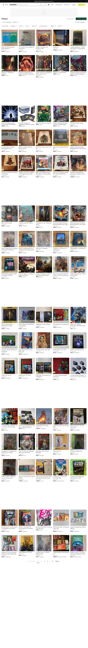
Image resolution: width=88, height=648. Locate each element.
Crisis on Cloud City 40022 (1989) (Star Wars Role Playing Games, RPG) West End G (43, 477)
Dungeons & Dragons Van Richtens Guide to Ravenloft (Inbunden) (78, 73)
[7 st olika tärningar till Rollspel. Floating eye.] (61, 366)
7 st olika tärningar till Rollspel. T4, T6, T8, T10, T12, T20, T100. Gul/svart (9, 426)
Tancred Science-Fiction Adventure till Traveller (7, 325)
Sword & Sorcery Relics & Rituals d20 (60, 147)
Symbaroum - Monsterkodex (59, 72)
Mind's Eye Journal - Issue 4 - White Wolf (42, 452)
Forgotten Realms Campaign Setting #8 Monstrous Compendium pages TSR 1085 (8, 147)
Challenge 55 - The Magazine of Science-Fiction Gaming (9, 452)
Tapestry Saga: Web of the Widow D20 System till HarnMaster (9, 249)
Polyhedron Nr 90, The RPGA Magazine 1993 (42, 553)
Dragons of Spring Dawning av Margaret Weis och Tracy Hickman (78, 147)
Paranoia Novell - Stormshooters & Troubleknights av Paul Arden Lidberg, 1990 (9, 527)
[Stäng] (87, 1)
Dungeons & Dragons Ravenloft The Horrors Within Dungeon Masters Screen (60, 123)
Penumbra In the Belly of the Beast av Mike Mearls (10, 173)
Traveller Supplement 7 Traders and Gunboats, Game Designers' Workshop (77, 48)
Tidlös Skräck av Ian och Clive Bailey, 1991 (25, 350)
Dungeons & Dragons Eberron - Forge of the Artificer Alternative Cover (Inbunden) (26, 73)
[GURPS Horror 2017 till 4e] (27, 366)
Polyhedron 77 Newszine (41, 248)
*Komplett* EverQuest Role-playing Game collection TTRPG (77, 173)
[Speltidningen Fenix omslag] (44, 416)
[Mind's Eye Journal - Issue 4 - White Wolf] (44, 442)
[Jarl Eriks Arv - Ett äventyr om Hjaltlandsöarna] (61, 239)
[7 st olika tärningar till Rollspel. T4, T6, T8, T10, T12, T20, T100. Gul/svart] (10, 416)
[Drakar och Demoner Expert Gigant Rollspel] (27, 467)
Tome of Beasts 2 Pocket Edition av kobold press (26, 325)
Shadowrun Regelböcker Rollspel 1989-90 (77, 527)
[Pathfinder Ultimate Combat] (78, 114)
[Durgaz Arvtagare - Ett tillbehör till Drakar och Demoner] (27, 264)
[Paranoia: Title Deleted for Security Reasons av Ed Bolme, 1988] (27, 518)
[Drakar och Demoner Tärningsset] (44, 114)
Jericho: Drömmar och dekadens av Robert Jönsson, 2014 (44, 73)
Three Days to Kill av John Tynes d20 (43, 147)
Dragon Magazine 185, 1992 (25, 552)
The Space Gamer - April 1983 (43, 349)
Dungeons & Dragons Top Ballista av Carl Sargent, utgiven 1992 (26, 173)
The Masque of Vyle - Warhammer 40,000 (43, 223)
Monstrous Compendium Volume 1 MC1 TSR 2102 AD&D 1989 (61, 173)
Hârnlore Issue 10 (57, 451)
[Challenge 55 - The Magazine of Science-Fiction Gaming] (10, 442)
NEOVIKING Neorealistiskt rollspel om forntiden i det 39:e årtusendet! (9, 274)
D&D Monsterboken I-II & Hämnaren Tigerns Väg (61, 527)
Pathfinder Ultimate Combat (76, 123)
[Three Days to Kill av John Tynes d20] (44, 138)
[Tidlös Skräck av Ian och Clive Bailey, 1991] (27, 340)
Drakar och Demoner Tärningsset (43, 123)
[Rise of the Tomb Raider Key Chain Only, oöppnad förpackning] (27, 416)
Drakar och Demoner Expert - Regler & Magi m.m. (8, 48)
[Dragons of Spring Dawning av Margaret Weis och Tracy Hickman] (78, 138)
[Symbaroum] (61, 38)
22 (52, 561)
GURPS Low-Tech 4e (6, 375)
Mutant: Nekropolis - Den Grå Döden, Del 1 (77, 426)
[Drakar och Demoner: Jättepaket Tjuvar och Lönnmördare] (27, 442)
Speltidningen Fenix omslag (42, 425)
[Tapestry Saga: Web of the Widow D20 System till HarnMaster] (10, 239)
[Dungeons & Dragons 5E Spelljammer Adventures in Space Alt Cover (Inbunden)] (27, 114)
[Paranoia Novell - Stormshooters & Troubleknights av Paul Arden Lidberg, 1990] (10, 518)
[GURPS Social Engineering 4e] (78, 340)
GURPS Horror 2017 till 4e (25, 375)
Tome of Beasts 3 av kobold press (61, 324)
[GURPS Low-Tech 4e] (10, 366)
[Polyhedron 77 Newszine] (44, 239)
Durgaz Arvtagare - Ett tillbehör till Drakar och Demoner (27, 274)
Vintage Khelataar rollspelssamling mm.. (61, 553)
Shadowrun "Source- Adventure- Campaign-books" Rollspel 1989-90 (9, 553)
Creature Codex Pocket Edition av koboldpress (9, 350)
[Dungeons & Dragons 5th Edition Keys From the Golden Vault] (44, 264)
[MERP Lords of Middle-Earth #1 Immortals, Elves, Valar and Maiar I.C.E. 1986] (44, 163)
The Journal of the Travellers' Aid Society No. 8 (26, 48)
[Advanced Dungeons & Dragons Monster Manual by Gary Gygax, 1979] (61, 213)
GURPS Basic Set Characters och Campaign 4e (43, 376)
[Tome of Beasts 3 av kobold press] (61, 315)
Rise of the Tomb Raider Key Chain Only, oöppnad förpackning (27, 426)
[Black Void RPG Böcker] (10, 213)
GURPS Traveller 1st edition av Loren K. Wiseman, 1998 (9, 477)
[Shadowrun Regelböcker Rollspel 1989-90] (78, 518)
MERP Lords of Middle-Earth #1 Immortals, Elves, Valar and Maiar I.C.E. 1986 (43, 173)
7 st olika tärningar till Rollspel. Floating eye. (60, 376)
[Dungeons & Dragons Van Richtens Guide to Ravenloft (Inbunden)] (78, 63)
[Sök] (40, 5)
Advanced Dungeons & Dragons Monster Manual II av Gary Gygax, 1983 (78, 223)
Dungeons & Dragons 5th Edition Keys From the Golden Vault (43, 274)
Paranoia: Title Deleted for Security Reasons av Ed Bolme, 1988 (26, 527)
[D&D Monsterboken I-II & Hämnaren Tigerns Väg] (61, 518)
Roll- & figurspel (7, 22)
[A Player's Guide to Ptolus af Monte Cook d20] (27, 138)
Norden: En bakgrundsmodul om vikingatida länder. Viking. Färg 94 (26, 249)
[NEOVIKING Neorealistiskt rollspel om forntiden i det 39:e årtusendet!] (10, 264)
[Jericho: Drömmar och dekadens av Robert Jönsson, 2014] (44, 63)
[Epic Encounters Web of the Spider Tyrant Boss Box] (44, 518)
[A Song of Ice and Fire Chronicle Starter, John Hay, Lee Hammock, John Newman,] (61, 264)
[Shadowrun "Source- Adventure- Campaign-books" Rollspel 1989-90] (10, 543)
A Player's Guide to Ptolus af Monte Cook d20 (25, 147)
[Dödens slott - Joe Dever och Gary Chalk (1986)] (61, 467)
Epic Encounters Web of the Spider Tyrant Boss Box (44, 527)
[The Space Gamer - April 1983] (44, 340)
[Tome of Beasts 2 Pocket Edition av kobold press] (27, 315)
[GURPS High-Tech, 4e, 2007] (61, 340)
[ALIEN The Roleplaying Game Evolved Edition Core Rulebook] (10, 114)
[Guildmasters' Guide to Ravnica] (44, 315)
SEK (52, 4)
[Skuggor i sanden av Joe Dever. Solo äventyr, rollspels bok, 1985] (78, 543)
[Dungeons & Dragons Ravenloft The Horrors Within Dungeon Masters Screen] (61, 114)
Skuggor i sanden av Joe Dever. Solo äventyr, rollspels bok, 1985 (77, 553)
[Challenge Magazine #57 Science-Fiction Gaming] (78, 264)
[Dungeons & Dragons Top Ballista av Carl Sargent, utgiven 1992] (27, 163)
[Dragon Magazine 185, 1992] (27, 543)
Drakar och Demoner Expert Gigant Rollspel (27, 477)
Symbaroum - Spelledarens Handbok (8, 73)
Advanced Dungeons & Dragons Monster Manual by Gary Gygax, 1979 (60, 223)
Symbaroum (55, 47)
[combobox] (30, 5)
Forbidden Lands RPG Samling (25, 223)
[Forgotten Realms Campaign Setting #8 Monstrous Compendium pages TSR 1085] (10, 138)
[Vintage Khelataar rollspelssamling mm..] (61, 543)
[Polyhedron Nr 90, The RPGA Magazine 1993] (44, 543)
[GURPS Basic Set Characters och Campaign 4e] (44, 366)
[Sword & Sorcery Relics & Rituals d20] (61, 138)
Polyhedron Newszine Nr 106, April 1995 (61, 426)
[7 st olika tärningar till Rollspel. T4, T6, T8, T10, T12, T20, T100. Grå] (78, 366)
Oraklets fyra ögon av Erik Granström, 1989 (42, 48)
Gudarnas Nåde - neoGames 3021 (78, 248)
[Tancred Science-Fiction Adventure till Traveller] (10, 315)
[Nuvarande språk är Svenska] (48, 5)
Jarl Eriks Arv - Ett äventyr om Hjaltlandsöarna (60, 249)
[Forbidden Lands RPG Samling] (27, 213)
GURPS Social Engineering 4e (77, 349)
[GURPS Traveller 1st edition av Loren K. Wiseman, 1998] (10, 467)
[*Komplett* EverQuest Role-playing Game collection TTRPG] (78, 163)
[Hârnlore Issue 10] (61, 442)
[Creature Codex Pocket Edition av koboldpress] (10, 340)
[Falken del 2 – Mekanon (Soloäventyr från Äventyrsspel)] (78, 315)
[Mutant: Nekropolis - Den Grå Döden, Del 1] (78, 416)
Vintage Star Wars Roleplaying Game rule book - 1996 (77, 477)
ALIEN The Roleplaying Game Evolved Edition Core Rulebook (9, 123)
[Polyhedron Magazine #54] (78, 442)
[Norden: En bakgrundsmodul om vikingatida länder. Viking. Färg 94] (27, 239)
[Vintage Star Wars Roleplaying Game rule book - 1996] (78, 467)
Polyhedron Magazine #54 (76, 451)
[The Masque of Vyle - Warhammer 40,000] (44, 213)
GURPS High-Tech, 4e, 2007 (59, 349)
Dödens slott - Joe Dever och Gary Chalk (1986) (60, 477)
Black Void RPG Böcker (7, 223)
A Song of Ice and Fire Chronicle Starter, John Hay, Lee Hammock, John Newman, (60, 274)
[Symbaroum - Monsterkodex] (61, 63)
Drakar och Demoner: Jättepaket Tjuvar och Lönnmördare (26, 452)
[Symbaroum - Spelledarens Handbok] (10, 63)
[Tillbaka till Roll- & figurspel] (2, 22)
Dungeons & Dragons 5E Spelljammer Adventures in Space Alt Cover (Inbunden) (26, 123)
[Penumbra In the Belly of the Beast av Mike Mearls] (10, 163)
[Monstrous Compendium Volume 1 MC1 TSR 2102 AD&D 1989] (61, 163)
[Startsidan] (13, 5)
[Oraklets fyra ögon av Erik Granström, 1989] (44, 38)
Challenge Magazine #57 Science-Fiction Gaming (78, 274)
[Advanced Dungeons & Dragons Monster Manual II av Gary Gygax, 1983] (78, 213)
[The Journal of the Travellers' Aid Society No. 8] (27, 38)
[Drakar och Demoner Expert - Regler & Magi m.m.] (10, 38)
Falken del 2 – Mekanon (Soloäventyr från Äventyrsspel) (77, 325)
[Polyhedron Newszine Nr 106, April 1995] (61, 416)
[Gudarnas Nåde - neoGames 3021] (78, 239)
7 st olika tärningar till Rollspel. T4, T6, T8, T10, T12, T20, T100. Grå (78, 376)
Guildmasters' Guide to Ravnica (43, 324)
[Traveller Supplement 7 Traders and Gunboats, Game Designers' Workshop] (78, 38)
